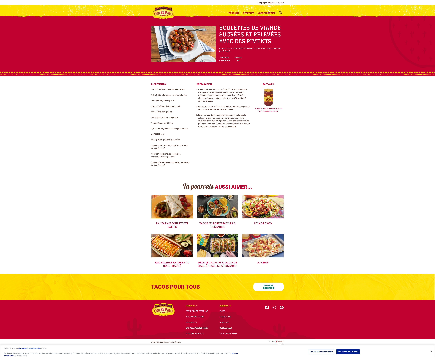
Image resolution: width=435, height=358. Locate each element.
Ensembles (191, 322)
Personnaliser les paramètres (321, 352)
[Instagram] (274, 307)
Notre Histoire (266, 13)
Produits (234, 13)
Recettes (248, 13)
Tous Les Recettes (228, 333)
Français (280, 3)
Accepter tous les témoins (348, 352)
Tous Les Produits (195, 333)
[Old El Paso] (163, 310)
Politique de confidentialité (29, 348)
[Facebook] (267, 307)
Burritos (224, 322)
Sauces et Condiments (197, 327)
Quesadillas (226, 327)
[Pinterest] (282, 307)
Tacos (222, 311)
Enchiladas (225, 316)
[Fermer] (431, 351)
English (271, 3)
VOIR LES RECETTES (268, 286)
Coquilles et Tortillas (197, 311)
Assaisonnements (195, 316)
